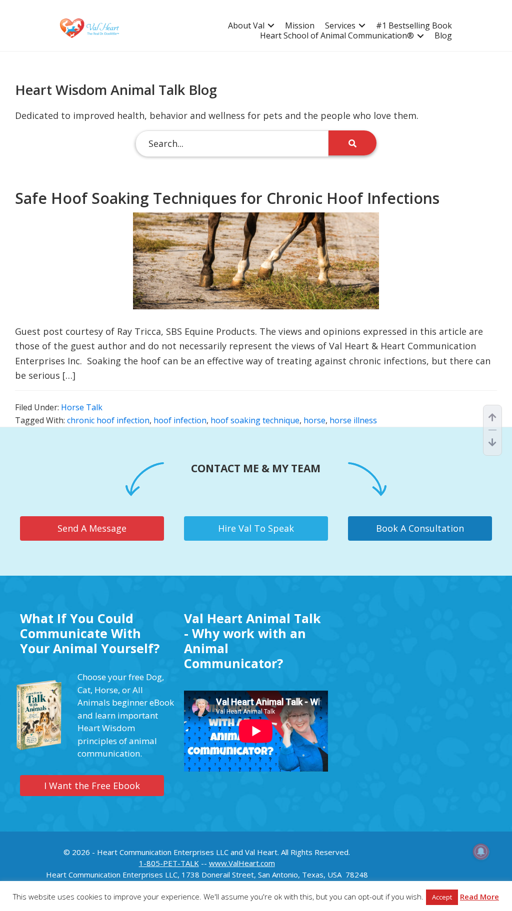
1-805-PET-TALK (169, 863)
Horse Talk (81, 407)
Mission (299, 25)
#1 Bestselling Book (414, 25)
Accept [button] (442, 897)
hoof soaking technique (255, 420)
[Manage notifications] (481, 852)
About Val (246, 25)
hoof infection (180, 420)
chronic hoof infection (108, 420)
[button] (271, 25)
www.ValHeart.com (242, 863)
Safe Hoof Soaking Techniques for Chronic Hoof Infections (227, 198)
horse (315, 420)
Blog (443, 35)
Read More (479, 897)
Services (340, 25)
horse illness (353, 420)
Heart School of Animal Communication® (337, 35)
